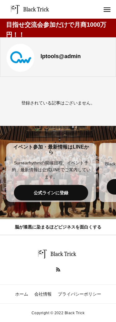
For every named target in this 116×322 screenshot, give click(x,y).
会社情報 (43, 294)
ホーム (21, 294)
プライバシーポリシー (79, 294)
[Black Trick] (31, 9)
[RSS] (58, 269)
